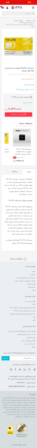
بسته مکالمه (31, 287)
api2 (34, 320)
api (34, 317)
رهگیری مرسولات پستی (28, 341)
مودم (33, 271)
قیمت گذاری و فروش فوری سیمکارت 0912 (22, 308)
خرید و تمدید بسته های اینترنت (25, 278)
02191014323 (20, 383)
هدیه (33, 290)
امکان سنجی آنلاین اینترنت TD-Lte (24, 311)
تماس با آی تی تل (30, 344)
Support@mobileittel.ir (16, 386)
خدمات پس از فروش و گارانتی (26, 334)
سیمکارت (32, 275)
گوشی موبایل (31, 284)
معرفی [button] (29, 171)
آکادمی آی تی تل (30, 301)
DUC (34, 304)
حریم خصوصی (31, 338)
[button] (4, 7)
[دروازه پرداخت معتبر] (10, 430)
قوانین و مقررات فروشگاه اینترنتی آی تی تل (22, 331)
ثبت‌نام (5, 358)
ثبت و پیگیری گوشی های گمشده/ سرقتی (22, 314)
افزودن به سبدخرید (17, 114)
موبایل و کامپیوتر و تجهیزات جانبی (24, 281)
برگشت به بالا (16, 259)
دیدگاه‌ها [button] (15, 171)
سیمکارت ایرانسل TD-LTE (23, 89)
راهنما (33, 347)
